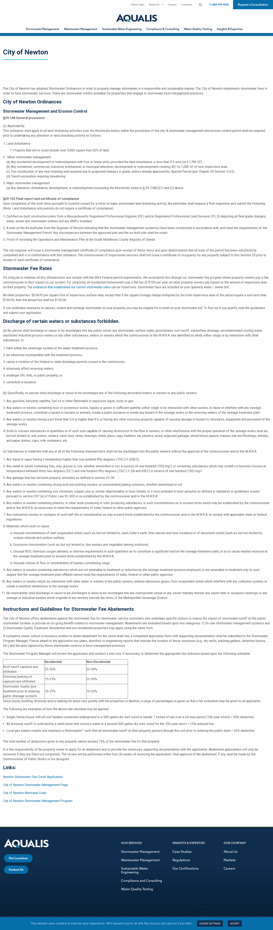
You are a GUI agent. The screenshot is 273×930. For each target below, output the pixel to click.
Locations (186, 4)
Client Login (137, 4)
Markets (230, 860)
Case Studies (182, 852)
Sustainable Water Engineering (121, 29)
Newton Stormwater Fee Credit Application (33, 777)
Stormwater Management (42, 29)
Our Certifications (185, 868)
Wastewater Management (80, 29)
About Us (154, 4)
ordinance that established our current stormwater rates (72, 287)
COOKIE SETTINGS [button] (209, 923)
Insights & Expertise (230, 29)
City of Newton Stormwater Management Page (35, 785)
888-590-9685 (220, 4)
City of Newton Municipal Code (24, 793)
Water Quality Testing (198, 29)
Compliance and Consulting (141, 881)
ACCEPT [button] (234, 923)
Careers (172, 4)
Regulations (181, 860)
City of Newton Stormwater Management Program (38, 801)
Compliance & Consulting (162, 29)
